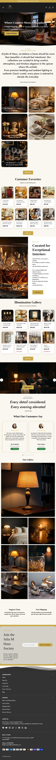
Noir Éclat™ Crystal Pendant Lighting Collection (21, 347)
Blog (3, 692)
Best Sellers (7, 42)
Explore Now (28, 387)
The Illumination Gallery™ (11, 26)
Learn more (38, 292)
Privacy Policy (5, 703)
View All (28, 233)
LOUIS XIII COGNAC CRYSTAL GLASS (7, 202)
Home (5, 10)
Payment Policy (6, 709)
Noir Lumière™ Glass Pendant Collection (34, 347)
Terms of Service (6, 689)
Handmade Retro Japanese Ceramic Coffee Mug (48, 224)
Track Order (5, 686)
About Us (4, 680)
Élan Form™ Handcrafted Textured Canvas (20, 224)
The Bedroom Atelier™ (10, 20)
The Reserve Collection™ (10, 37)
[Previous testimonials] (1, 380)
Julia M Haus (8, 756)
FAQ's (3, 677)
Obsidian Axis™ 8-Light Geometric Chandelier (7, 347)
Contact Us (5, 683)
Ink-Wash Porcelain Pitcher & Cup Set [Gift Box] (7, 224)
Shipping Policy (6, 706)
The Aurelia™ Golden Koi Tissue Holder (20, 202)
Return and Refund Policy (9, 700)
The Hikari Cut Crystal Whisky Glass (47, 202)
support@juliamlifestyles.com (13, 745)
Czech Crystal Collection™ (11, 31)
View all (28, 172)
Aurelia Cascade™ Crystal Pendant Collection (7, 325)
